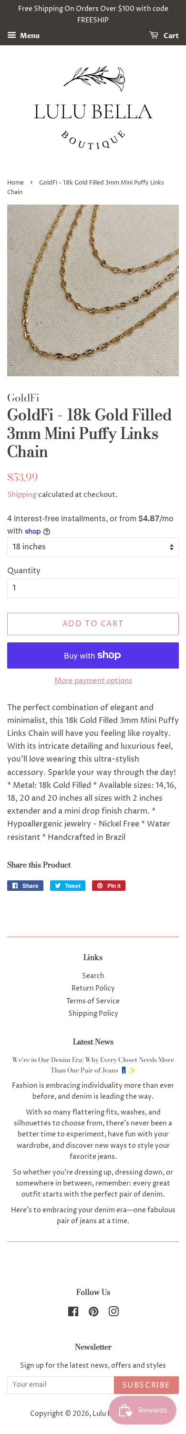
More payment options (93, 681)
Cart (170, 36)
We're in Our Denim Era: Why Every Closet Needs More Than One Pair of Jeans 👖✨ (93, 1065)
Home (15, 183)
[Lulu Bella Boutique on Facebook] (73, 1314)
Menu (29, 36)
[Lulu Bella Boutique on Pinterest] (93, 1314)
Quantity (24, 571)
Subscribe (146, 1385)
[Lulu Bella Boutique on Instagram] (113, 1314)
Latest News (93, 1041)
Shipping (22, 495)
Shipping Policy (93, 1014)
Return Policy (93, 988)
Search (93, 976)
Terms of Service (93, 1001)
